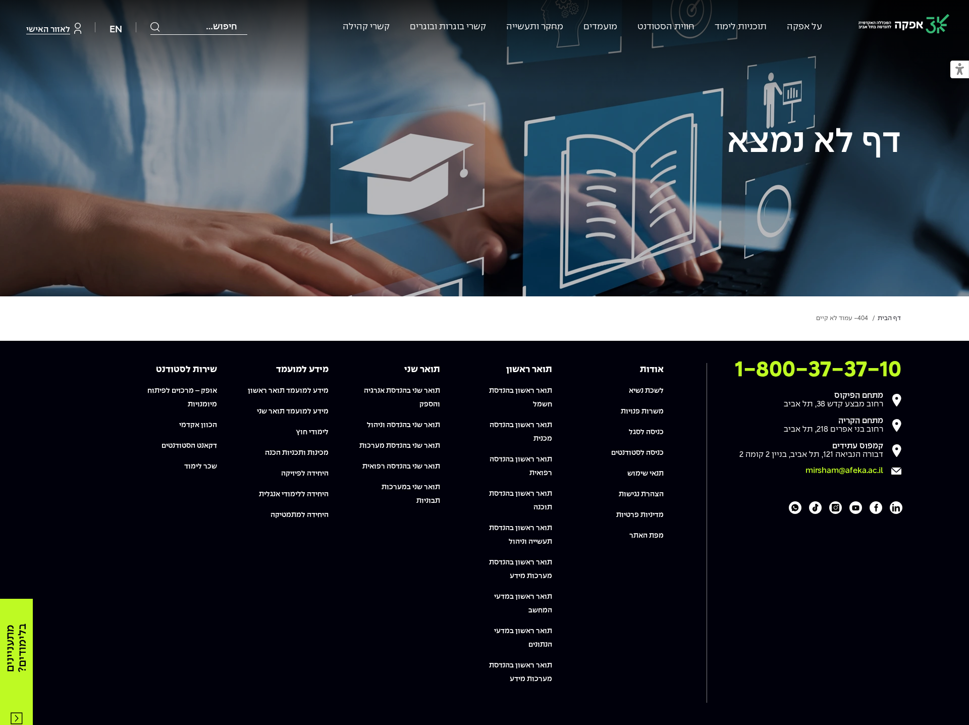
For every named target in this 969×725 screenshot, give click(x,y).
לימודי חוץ (312, 432)
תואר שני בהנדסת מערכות (399, 445)
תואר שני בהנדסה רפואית (401, 466)
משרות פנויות (642, 411)
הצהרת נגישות (641, 494)
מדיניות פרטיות (640, 515)
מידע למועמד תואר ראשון (288, 390)
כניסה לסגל (646, 432)
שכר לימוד (200, 466)
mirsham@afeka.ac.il (844, 471)
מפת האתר (646, 535)
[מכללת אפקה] (903, 25)
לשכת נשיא (646, 390)
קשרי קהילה (366, 27)
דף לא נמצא (814, 143)
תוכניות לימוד (741, 27)
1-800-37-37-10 (818, 370)
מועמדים (600, 27)
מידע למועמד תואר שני (293, 411)
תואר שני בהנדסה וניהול (403, 425)
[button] (959, 70)
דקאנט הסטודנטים (189, 445)
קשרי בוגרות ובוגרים (448, 27)
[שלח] (155, 27)
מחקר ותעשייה (534, 27)
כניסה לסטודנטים (637, 452)
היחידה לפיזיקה (305, 473)
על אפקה (804, 27)
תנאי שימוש (645, 473)
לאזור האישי (48, 29)
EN (116, 29)
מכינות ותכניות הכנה (297, 452)
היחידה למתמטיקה (300, 515)
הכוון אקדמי (198, 425)
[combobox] (198, 27)
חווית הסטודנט (665, 27)
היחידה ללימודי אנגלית (294, 494)
